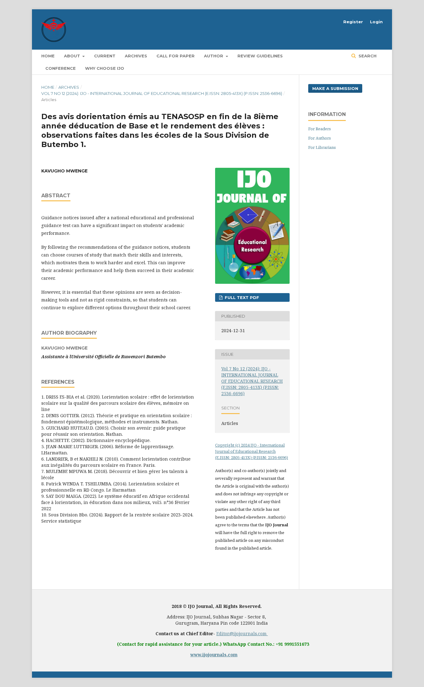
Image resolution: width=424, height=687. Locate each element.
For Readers (319, 129)
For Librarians (322, 147)
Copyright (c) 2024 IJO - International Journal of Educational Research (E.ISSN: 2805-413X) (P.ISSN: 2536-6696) (251, 451)
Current (104, 55)
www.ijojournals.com (213, 655)
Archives (136, 55)
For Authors (319, 138)
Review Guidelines (260, 55)
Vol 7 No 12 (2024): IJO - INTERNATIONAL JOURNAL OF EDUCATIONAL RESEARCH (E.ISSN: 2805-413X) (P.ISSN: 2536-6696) (161, 93)
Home (48, 55)
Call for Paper (175, 55)
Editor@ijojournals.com (242, 633)
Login (376, 21)
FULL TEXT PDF (241, 297)
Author (214, 55)
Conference (60, 68)
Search (367, 55)
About (72, 55)
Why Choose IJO (104, 68)
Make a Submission (335, 88)
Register (353, 21)
